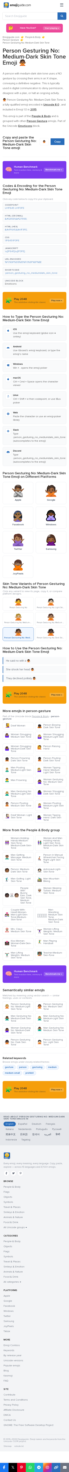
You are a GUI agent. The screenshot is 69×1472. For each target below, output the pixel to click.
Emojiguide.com (11, 37)
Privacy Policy (11, 1404)
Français (50, 1123)
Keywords (9, 1350)
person (23, 1067)
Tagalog (25, 1139)
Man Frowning (16, 780)
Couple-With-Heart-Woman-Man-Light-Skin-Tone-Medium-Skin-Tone (16, 914)
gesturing (37, 1067)
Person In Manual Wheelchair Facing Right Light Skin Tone (50, 858)
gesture (9, 1067)
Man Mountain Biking (48, 880)
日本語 (24, 1134)
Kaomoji (8, 1375)
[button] (34, 206)
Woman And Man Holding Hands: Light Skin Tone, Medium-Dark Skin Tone (50, 843)
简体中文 (11, 1134)
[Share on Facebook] (4, 1467)
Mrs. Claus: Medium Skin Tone (18, 930)
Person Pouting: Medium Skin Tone (18, 804)
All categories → (12, 1281)
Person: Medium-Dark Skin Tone (17, 870)
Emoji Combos (12, 1345)
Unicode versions (13, 1360)
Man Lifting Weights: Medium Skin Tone (17, 955)
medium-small (12, 1073)
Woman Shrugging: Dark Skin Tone (50, 792)
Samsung (9, 1321)
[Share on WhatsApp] (30, 1467)
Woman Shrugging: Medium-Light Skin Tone (50, 737)
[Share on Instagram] (47, 1467)
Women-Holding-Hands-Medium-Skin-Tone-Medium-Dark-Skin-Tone (18, 843)
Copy (57, 141)
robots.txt (19, 1446)
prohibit (29, 1073)
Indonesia (11, 1139)
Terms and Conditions (16, 1399)
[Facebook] (6, 1173)
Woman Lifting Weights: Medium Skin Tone (49, 931)
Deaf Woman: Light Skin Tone (18, 816)
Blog (6, 1370)
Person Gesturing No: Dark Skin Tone (17, 1042)
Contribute (9, 1394)
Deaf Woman (15, 725)
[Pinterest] (20, 1173)
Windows (9, 1311)
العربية (47, 1134)
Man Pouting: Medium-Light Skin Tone (18, 770)
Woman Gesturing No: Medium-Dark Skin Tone (18, 1030)
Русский (56, 1129)
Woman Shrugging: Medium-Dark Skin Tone (18, 749)
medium (52, 1067)
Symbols (8, 1202)
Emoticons (11, 283)
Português (42, 1129)
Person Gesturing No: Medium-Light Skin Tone (17, 1006)
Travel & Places (12, 1207)
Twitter (7, 1316)
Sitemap (8, 1446)
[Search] (62, 16)
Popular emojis (12, 1365)
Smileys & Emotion (14, 1212)
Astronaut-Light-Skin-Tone (49, 870)
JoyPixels (9, 1326)
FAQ (6, 1380)
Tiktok (7, 1331)
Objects (8, 1196)
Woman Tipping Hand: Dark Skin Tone (49, 817)
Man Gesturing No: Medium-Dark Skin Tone (18, 1018)
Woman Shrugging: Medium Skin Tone (18, 735)
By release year (12, 1355)
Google (8, 1300)
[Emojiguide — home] (17, 5)
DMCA (7, 1414)
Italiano (10, 1129)
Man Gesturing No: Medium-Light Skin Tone (18, 794)
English (10, 1123)
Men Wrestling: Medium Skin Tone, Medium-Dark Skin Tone (50, 915)
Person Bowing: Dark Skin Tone (49, 726)
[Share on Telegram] (38, 1467)
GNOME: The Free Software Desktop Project (28, 1425)
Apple (7, 1295)
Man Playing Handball (47, 942)
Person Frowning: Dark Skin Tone (17, 759)
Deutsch (36, 1123)
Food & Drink (11, 1222)
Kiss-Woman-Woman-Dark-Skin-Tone (18, 943)
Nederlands (24, 1129)
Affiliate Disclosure (14, 1409)
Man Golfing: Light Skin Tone (18, 880)
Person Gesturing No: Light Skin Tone (50, 1042)
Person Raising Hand (48, 747)
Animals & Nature (13, 1217)
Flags (7, 1191)
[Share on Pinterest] (21, 1467)
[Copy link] (56, 1467)
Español (22, 1123)
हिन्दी (58, 1134)
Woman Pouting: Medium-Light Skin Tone (50, 806)
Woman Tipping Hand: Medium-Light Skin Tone (48, 770)
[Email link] (64, 1467)
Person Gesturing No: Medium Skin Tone (50, 1006)
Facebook (9, 1305)
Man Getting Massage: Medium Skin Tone (18, 857)
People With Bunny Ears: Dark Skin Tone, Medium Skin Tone (18, 895)
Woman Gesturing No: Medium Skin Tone (50, 782)
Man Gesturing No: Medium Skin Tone (50, 1029)
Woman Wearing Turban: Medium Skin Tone (49, 890)
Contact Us (10, 1420)
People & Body (33, 37)
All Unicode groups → (15, 1227)
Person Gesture (11, 40)
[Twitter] (13, 1173)
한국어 (36, 1134)
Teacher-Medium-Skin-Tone (49, 954)
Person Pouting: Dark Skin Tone (49, 759)
